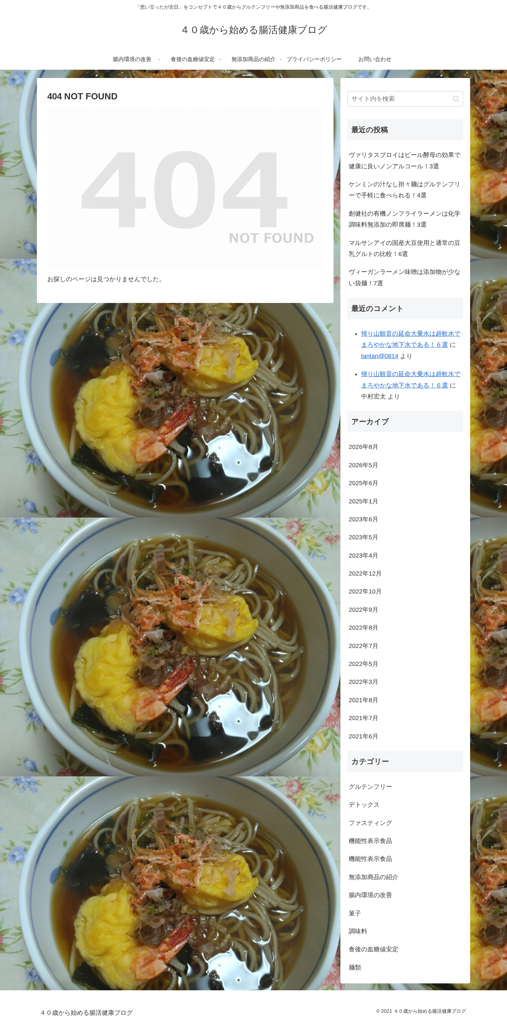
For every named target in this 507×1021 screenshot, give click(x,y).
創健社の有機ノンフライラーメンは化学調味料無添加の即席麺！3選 (404, 219)
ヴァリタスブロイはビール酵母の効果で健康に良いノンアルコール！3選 (404, 160)
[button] (456, 99)
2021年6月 (363, 736)
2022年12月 (365, 573)
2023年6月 (363, 519)
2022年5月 (363, 663)
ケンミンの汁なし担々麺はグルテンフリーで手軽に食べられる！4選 (404, 190)
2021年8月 (363, 700)
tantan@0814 (379, 356)
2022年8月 (363, 627)
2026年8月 (363, 446)
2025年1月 (363, 501)
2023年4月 (363, 555)
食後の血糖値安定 (373, 949)
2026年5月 (363, 465)
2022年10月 (365, 591)
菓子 (355, 913)
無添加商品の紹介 (373, 877)
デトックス (364, 804)
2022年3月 (363, 681)
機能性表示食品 (370, 840)
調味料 (358, 931)
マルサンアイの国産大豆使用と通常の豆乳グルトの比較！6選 (404, 248)
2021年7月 (363, 718)
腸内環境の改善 (370, 895)
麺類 (355, 967)
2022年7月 (363, 645)
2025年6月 (363, 483)
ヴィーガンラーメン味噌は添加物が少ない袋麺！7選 (404, 277)
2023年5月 (363, 537)
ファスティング (370, 822)
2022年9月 (363, 609)
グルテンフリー (370, 786)
